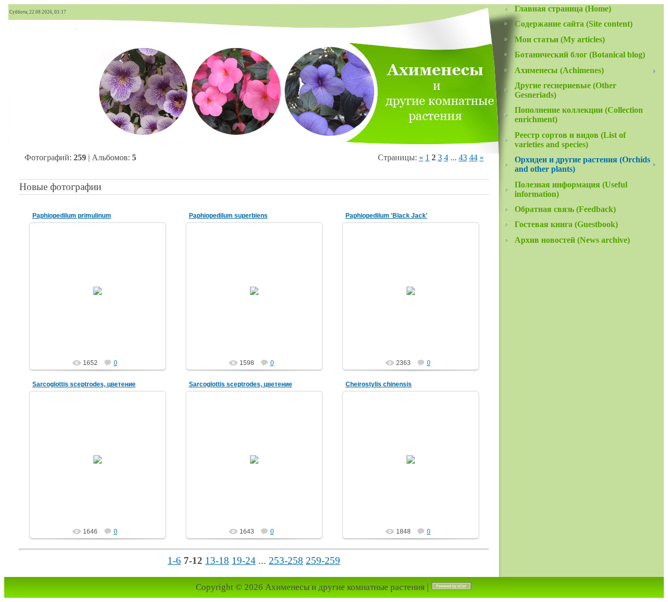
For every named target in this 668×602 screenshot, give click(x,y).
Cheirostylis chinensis (378, 384)
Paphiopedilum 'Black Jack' (386, 215)
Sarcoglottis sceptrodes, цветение (84, 384)
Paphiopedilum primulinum (71, 215)
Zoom (102, 302)
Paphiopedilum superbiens (228, 215)
